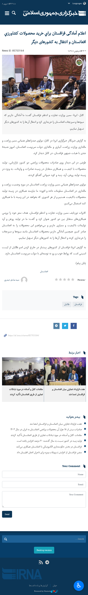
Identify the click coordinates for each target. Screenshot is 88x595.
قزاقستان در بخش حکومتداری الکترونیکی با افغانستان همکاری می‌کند (49, 446)
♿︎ (79, 585)
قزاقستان (78, 304)
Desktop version (44, 550)
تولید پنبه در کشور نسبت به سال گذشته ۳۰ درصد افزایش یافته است (49, 441)
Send (7, 514)
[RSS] (41, 562)
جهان (55, 585)
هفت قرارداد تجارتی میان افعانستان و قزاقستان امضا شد (56, 424)
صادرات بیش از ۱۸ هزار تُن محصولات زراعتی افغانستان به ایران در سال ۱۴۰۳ (46, 429)
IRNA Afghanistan (50, 13)
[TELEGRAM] (47, 562)
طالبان (66, 304)
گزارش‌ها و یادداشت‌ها (38, 585)
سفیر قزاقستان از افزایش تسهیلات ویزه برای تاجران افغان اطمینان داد (49, 452)
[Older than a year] (65, 371)
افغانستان (44, 271)
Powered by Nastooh (42, 591)
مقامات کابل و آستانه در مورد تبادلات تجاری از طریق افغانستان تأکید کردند (46, 435)
